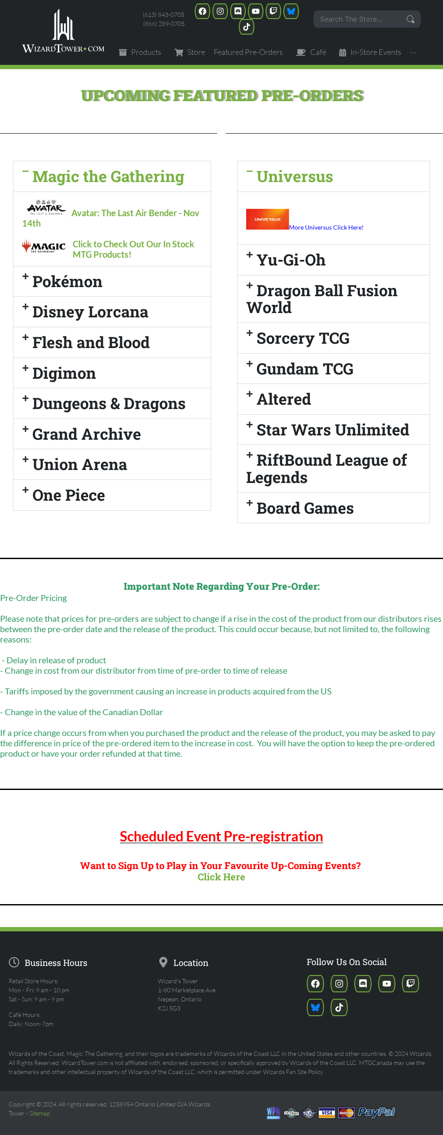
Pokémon (67, 281)
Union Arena (79, 464)
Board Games (305, 507)
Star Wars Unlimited (333, 429)
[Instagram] (220, 11)
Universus (295, 176)
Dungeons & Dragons (109, 403)
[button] (112, 176)
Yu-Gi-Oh (291, 259)
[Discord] (238, 11)
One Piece (68, 494)
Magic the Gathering (108, 176)
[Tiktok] (246, 27)
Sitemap (39, 1113)
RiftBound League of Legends (326, 468)
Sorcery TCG (303, 337)
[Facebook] (202, 11)
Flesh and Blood (91, 342)
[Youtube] (255, 11)
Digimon (64, 372)
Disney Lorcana (90, 311)
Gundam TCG (305, 368)
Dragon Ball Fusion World (322, 299)
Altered (284, 398)
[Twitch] (273, 11)
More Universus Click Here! (326, 227)
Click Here (221, 876)
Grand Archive (86, 433)
